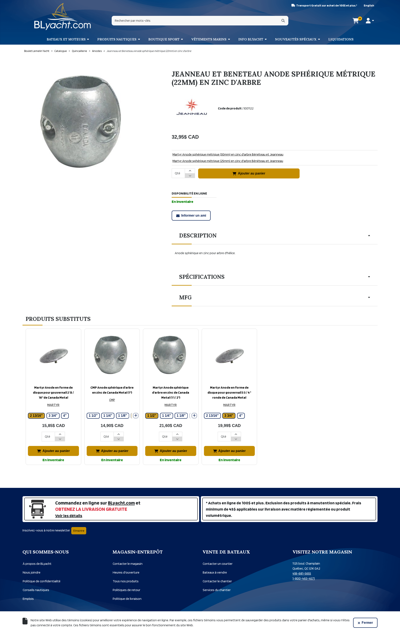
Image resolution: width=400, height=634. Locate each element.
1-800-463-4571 (303, 578)
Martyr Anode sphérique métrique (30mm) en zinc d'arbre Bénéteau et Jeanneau (227, 154)
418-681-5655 (301, 573)
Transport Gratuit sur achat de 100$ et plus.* (326, 5)
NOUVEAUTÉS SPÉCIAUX (295, 39)
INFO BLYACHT (250, 39)
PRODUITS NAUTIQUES (116, 39)
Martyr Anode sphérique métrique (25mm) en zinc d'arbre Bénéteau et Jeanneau (227, 161)
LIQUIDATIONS (341, 39)
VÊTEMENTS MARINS (208, 39)
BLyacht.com (121, 503)
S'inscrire (78, 530)
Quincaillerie (79, 51)
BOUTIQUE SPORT (164, 39)
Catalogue (60, 51)
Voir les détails (68, 515)
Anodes (97, 51)
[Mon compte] (370, 21)
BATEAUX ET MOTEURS (66, 39)
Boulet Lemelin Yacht (36, 51)
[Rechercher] (283, 20)
